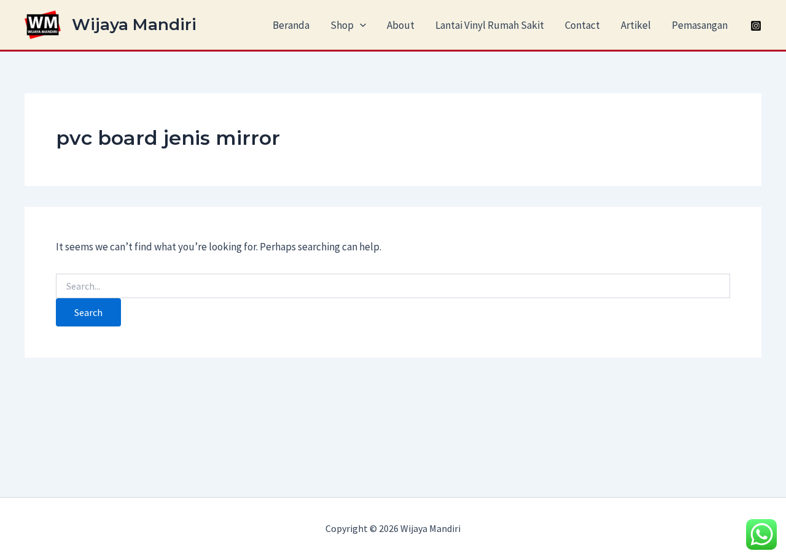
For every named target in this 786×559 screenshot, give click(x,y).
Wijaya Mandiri (134, 24)
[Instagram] (755, 25)
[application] (360, 25)
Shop (342, 25)
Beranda (291, 25)
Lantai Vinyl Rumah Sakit (489, 25)
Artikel (636, 25)
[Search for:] (393, 286)
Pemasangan (700, 25)
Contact (582, 25)
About (400, 25)
